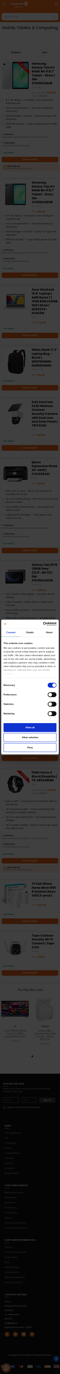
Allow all (30, 727)
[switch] (52, 694)
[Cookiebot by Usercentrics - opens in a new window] (43, 624)
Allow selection (30, 737)
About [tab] (49, 632)
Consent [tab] (10, 632)
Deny (30, 747)
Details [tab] (30, 632)
